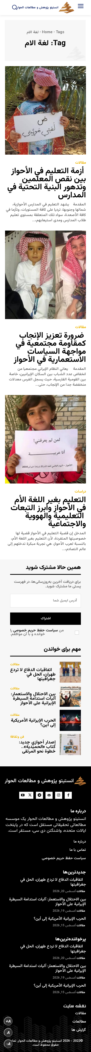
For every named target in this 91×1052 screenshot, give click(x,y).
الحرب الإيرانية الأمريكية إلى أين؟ (33, 723)
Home (47, 32)
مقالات (80, 163)
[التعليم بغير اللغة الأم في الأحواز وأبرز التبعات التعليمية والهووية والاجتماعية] (45, 439)
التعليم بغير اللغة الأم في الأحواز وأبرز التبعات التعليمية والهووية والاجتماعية (48, 512)
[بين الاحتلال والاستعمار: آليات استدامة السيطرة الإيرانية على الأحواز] (70, 696)
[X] (29, 795)
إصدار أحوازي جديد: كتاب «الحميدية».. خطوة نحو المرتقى (37, 747)
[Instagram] (58, 795)
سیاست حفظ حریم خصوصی (35, 630)
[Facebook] (68, 795)
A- (8, 1043)
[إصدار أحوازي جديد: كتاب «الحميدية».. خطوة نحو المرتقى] (70, 744)
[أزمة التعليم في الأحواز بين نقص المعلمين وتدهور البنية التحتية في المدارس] (45, 110)
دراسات (80, 492)
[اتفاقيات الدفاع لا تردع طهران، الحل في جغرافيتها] (70, 672)
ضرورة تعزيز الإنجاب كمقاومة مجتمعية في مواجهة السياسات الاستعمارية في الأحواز (50, 347)
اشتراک (46, 618)
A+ (8, 1021)
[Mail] (49, 795)
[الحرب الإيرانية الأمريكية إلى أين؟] (70, 720)
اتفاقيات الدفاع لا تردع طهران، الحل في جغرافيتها (33, 675)
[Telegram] (39, 795)
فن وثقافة (17, 737)
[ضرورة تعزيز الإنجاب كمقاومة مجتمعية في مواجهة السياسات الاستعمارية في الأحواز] (45, 275)
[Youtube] (22, 795)
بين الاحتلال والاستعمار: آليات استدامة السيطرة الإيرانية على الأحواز (33, 699)
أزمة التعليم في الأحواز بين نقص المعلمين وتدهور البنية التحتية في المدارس (45, 183)
